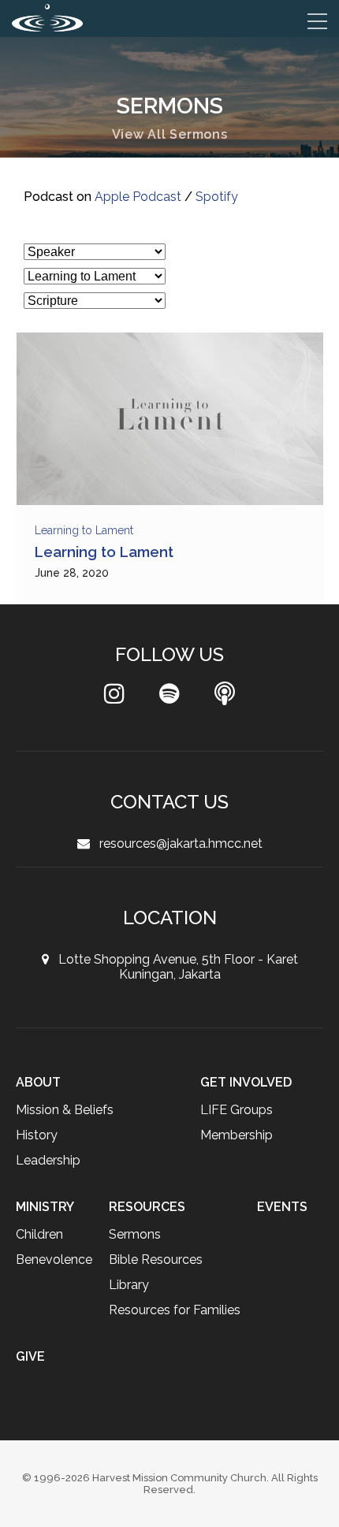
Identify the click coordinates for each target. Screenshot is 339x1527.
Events (41, 1356)
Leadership (49, 1160)
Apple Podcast (139, 196)
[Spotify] (169, 697)
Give (308, 1356)
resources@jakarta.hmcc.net (176, 843)
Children (40, 1234)
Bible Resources (221, 1259)
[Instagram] (114, 697)
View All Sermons (170, 134)
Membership (237, 1135)
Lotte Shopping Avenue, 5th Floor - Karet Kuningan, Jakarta (173, 967)
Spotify (218, 196)
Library (193, 1284)
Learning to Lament (87, 530)
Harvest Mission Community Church (179, 1478)
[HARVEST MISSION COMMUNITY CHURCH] (47, 18)
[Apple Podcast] (224, 697)
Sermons (199, 1234)
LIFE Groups (236, 1109)
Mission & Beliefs (66, 1109)
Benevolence (55, 1259)
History (37, 1135)
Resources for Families (240, 1309)
